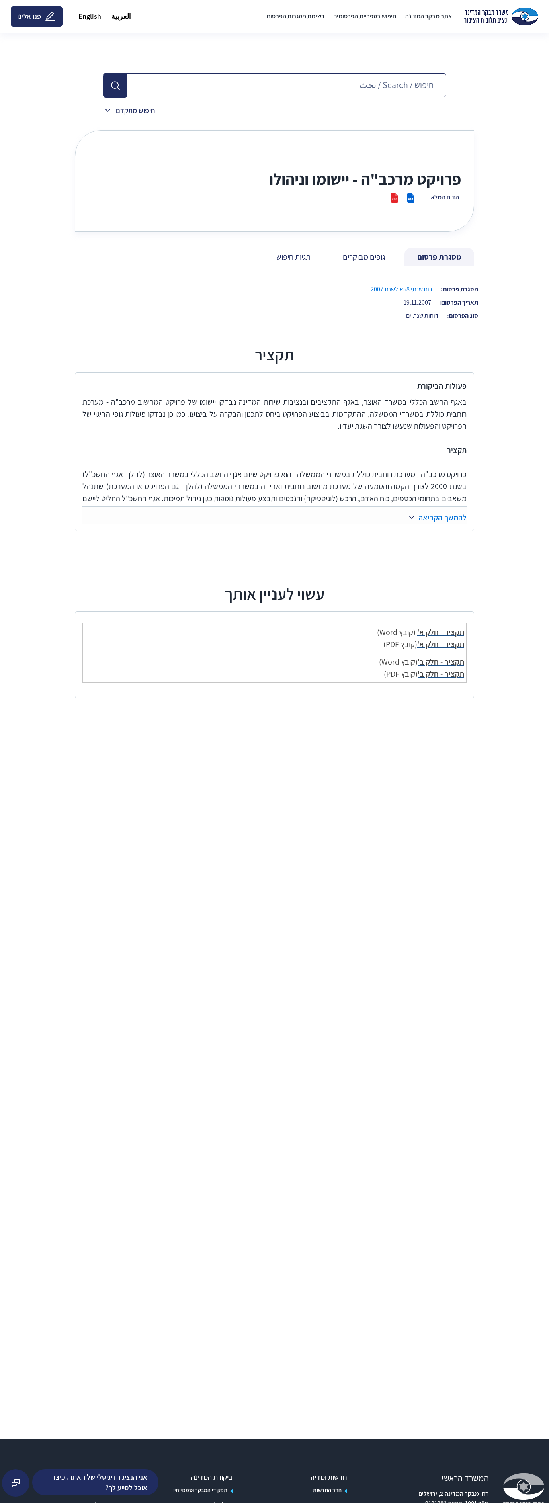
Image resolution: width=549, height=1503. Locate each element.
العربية (121, 16)
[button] (115, 86)
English (89, 16)
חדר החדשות (327, 1490)
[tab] (439, 257)
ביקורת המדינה (212, 1477)
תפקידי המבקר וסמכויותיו (200, 1490)
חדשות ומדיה (329, 1477)
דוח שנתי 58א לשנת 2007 (402, 289)
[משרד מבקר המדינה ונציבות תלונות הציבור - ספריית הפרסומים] (501, 16)
